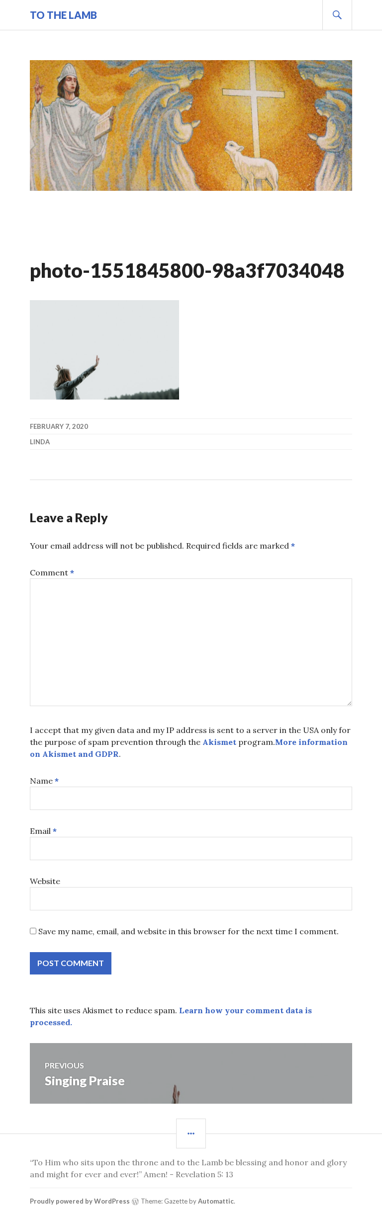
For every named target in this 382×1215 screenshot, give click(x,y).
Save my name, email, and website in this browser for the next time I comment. (188, 931)
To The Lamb (63, 15)
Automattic (216, 1201)
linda (40, 442)
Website (45, 881)
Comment (52, 572)
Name (44, 781)
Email (43, 831)
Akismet (219, 742)
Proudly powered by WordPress (80, 1201)
